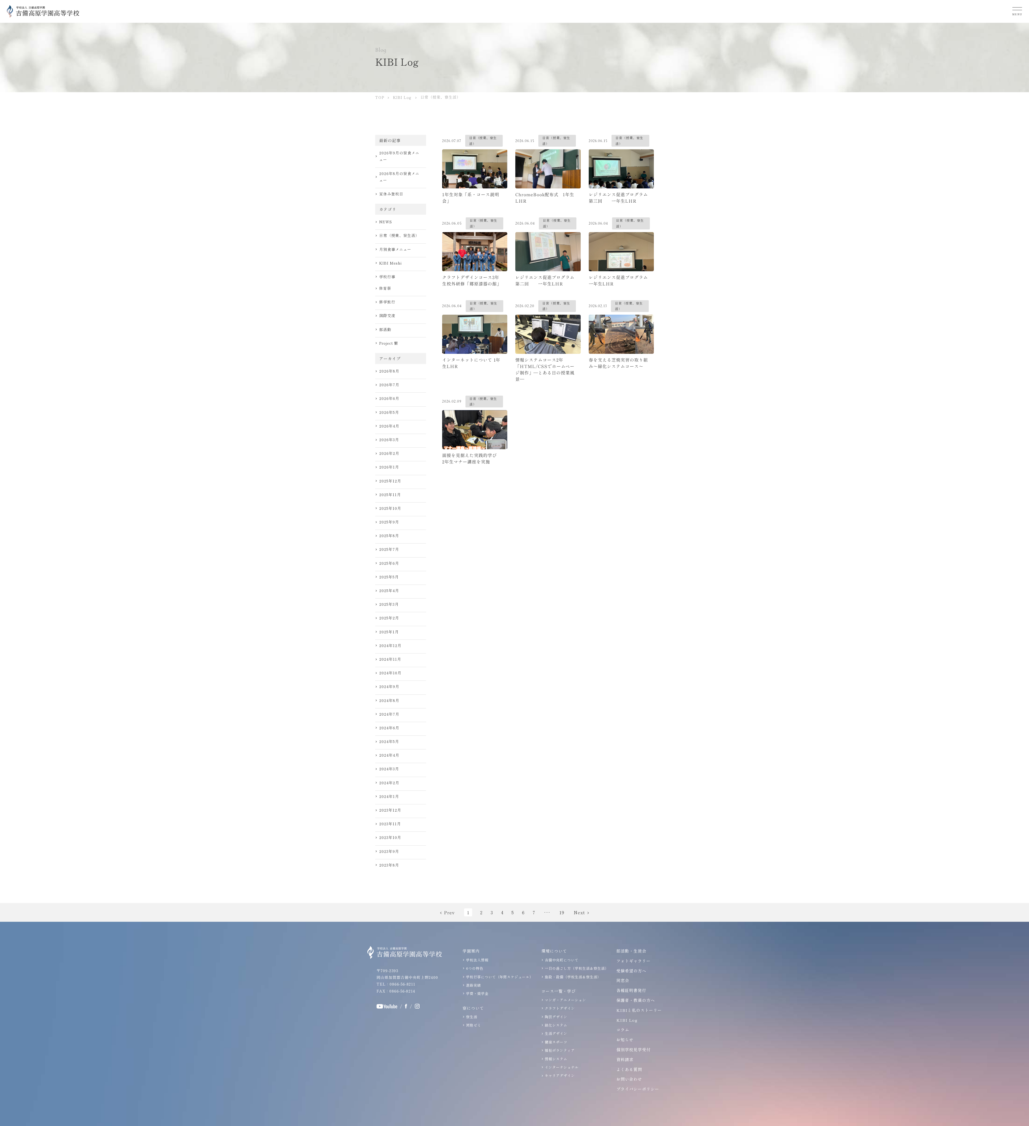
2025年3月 (389, 604)
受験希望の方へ (631, 970)
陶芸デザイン (556, 1016)
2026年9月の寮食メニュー (399, 156)
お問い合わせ (629, 1079)
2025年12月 (390, 481)
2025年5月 (389, 576)
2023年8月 (389, 865)
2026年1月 (389, 467)
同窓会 (622, 980)
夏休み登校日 (391, 193)
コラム (622, 1029)
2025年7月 (389, 549)
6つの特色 (474, 968)
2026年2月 (389, 453)
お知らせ (624, 1039)
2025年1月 (389, 631)
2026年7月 (389, 384)
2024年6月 (389, 727)
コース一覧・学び (558, 991)
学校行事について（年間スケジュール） (499, 976)
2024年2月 (389, 782)
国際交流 (387, 315)
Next (579, 912)
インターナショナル (562, 1067)
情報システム (556, 1058)
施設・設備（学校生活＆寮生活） (573, 976)
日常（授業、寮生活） (399, 235)
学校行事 (387, 276)
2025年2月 (389, 617)
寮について (473, 1008)
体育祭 (385, 288)
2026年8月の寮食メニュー (399, 177)
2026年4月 (389, 426)
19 (561, 912)
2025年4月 (389, 590)
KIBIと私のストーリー (639, 1010)
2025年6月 (389, 563)
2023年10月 (390, 837)
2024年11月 (390, 659)
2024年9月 (389, 686)
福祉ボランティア (560, 1050)
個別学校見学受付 (633, 1049)
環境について (554, 951)
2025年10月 (390, 508)
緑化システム (556, 1025)
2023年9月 (389, 851)
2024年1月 (389, 796)
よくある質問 (629, 1069)
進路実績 (473, 985)
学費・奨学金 (477, 993)
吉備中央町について (562, 960)
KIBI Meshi (390, 263)
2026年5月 (389, 412)
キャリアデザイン (560, 1075)
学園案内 (471, 951)
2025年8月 (389, 535)
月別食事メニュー (395, 249)
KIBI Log (626, 1020)
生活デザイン (556, 1033)
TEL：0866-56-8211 (395, 984)
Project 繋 (388, 343)
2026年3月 (389, 439)
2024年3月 (389, 768)
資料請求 (624, 1059)
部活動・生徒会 (631, 951)
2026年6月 (389, 398)
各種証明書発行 (631, 990)
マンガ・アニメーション (565, 999)
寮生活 (471, 1016)
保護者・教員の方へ (635, 1000)
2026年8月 (389, 371)
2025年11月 (390, 494)
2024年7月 (389, 714)
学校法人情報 (477, 960)
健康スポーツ (556, 1042)
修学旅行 (387, 301)
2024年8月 (389, 700)
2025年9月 (389, 522)
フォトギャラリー (633, 961)
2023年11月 (390, 823)
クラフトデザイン (560, 1008)
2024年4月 (389, 755)
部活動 (385, 329)
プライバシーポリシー (637, 1089)
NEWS (385, 221)
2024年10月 (390, 672)
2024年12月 (390, 645)
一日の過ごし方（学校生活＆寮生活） (576, 968)
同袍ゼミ (473, 1025)
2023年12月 (390, 810)
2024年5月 (389, 741)
